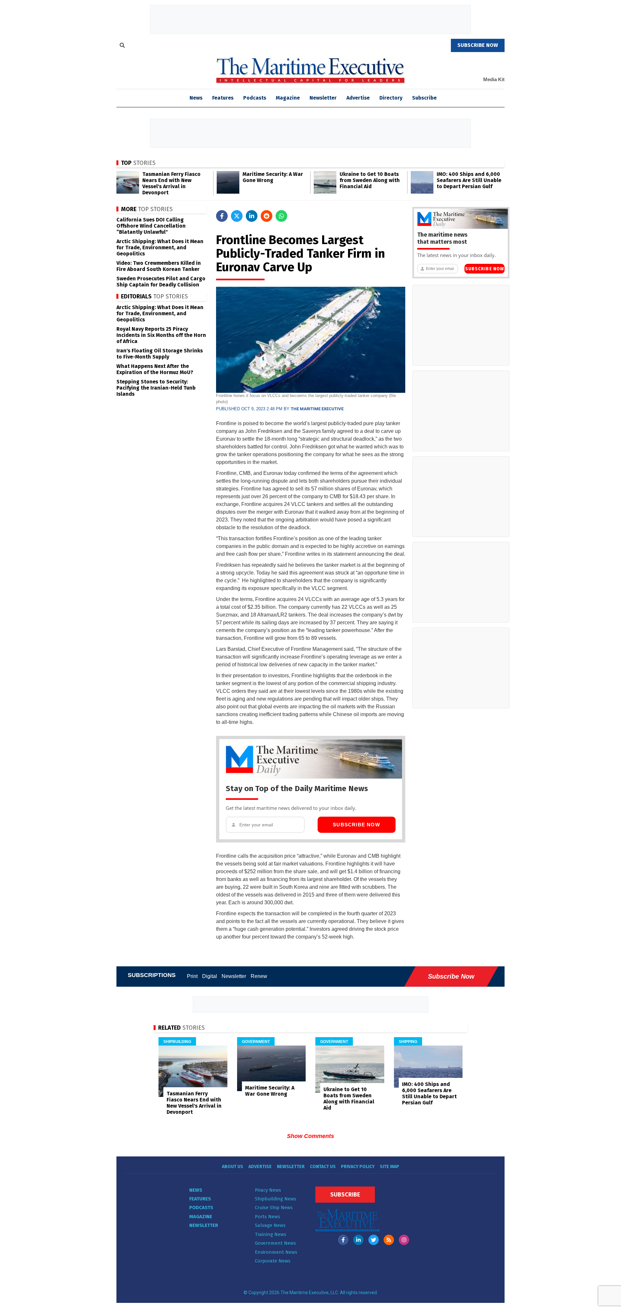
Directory (390, 98)
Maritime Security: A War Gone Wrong (273, 177)
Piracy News (268, 1190)
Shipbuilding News (275, 1199)
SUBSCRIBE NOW (477, 45)
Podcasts (254, 98)
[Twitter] (373, 1240)
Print (192, 976)
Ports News (267, 1216)
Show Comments (310, 1136)
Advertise (358, 98)
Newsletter (323, 98)
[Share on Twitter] (237, 216)
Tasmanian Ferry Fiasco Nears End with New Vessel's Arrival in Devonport (171, 183)
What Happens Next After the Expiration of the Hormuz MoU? (154, 369)
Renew (259, 976)
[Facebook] (343, 1240)
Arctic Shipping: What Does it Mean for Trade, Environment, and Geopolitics (159, 247)
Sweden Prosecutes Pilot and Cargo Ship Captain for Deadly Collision (160, 281)
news (196, 98)
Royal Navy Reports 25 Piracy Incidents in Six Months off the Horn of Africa (161, 335)
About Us (232, 1166)
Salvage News (270, 1225)
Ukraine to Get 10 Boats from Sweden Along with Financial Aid (370, 180)
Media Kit (494, 79)
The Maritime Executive (317, 408)
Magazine (288, 98)
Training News (270, 1234)
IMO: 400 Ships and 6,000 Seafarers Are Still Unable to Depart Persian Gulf (469, 180)
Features (223, 98)
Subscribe (424, 98)
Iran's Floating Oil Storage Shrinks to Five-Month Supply (159, 354)
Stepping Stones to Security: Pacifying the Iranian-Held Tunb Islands (156, 388)
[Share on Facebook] (222, 216)
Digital (209, 976)
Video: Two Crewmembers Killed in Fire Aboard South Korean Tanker (158, 266)
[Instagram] (404, 1240)
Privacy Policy (358, 1166)
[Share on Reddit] (266, 216)
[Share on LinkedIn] (251, 216)
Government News (275, 1243)
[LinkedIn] (358, 1240)
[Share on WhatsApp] (281, 216)
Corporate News (272, 1261)
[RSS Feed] (389, 1240)
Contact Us (323, 1166)
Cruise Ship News (274, 1207)
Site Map (389, 1166)
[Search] (122, 46)
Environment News (276, 1252)
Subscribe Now (356, 824)
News (195, 1190)
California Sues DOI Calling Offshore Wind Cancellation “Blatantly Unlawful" (151, 226)
